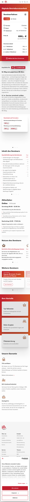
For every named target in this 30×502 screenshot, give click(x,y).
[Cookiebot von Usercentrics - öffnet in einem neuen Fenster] (21, 459)
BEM (18, 454)
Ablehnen (15, 497)
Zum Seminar (8, 284)
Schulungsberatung (21, 444)
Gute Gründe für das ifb (6, 442)
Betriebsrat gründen (21, 452)
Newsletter (4, 452)
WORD (13, 128)
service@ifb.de (20, 440)
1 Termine (24, 25)
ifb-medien (4, 454)
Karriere (3, 444)
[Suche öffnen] (20, 2)
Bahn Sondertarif (5, 456)
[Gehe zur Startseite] (6, 2)
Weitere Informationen (7, 375)
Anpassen (14, 493)
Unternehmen (4, 435)
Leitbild (3, 438)
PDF (6, 123)
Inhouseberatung (20, 447)
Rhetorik (18, 456)
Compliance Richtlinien (6, 440)
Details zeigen (21, 483)
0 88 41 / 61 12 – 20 (20, 438)
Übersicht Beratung (21, 442)
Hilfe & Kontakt (20, 435)
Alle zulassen (15, 488)
